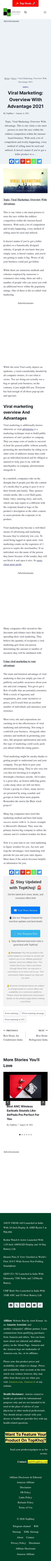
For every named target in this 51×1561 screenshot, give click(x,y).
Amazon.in (29, 1381)
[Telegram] (39, 161)
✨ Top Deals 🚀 (25, 3)
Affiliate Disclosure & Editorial (25, 1477)
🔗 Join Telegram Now (25, 933)
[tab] (20, 1134)
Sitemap (16, 1531)
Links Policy (25, 1497)
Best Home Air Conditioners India (13, 1035)
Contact (30, 1537)
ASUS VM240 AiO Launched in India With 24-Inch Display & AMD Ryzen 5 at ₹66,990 (25, 1227)
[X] (16, 1305)
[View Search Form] (25, 12)
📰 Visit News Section (25, 910)
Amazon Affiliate (25, 1482)
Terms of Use (25, 1507)
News (25, 87)
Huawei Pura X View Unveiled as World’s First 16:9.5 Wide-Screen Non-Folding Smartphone (24, 1261)
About (20, 1537)
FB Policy (25, 1492)
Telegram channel (22, 1526)
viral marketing (11, 1013)
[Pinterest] (22, 161)
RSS (36, 1526)
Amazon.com (15, 1381)
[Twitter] (17, 161)
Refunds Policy (25, 1502)
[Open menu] (45, 12)
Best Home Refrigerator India (38, 1035)
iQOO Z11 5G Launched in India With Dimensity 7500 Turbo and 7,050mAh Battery (23, 1278)
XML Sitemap (31, 1531)
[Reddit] (28, 161)
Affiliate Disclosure (26, 1548)
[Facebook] (11, 161)
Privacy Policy (18, 1543)
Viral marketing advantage (33, 1013)
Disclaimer (25, 1487)
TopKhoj (13, 1124)
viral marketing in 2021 (15, 1019)
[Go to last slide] (8, 1102)
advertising (27, 429)
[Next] (43, 1102)
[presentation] (25, 1086)
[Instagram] (22, 1305)
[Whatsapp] (33, 161)
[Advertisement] (25, 48)
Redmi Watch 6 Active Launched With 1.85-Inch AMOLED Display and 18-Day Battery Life (24, 1244)
